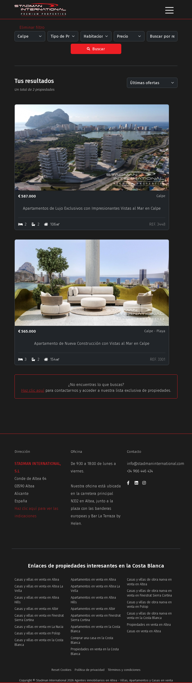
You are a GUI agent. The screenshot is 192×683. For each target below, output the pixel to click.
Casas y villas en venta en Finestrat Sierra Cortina (39, 618)
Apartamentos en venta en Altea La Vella (95, 588)
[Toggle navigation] (169, 9)
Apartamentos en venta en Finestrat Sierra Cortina (96, 618)
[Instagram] (145, 483)
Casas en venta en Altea (144, 631)
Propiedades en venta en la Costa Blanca (95, 651)
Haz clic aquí (32, 390)
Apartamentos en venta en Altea (93, 580)
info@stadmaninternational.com (155, 463)
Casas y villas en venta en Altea (37, 580)
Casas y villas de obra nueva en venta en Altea (149, 582)
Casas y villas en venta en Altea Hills (37, 600)
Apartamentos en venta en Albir (93, 609)
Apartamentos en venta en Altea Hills (93, 600)
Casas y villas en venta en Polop (37, 633)
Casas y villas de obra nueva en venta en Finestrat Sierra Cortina (149, 593)
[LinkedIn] (138, 483)
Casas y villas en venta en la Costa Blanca (39, 642)
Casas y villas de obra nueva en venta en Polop (149, 604)
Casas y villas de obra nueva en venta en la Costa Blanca (149, 615)
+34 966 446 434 (140, 471)
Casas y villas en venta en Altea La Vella (39, 588)
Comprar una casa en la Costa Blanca (92, 640)
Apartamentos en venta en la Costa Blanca (95, 629)
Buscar (98, 49)
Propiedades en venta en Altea (149, 625)
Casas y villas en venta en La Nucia (39, 627)
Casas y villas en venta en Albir (36, 609)
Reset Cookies (61, 670)
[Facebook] (131, 483)
